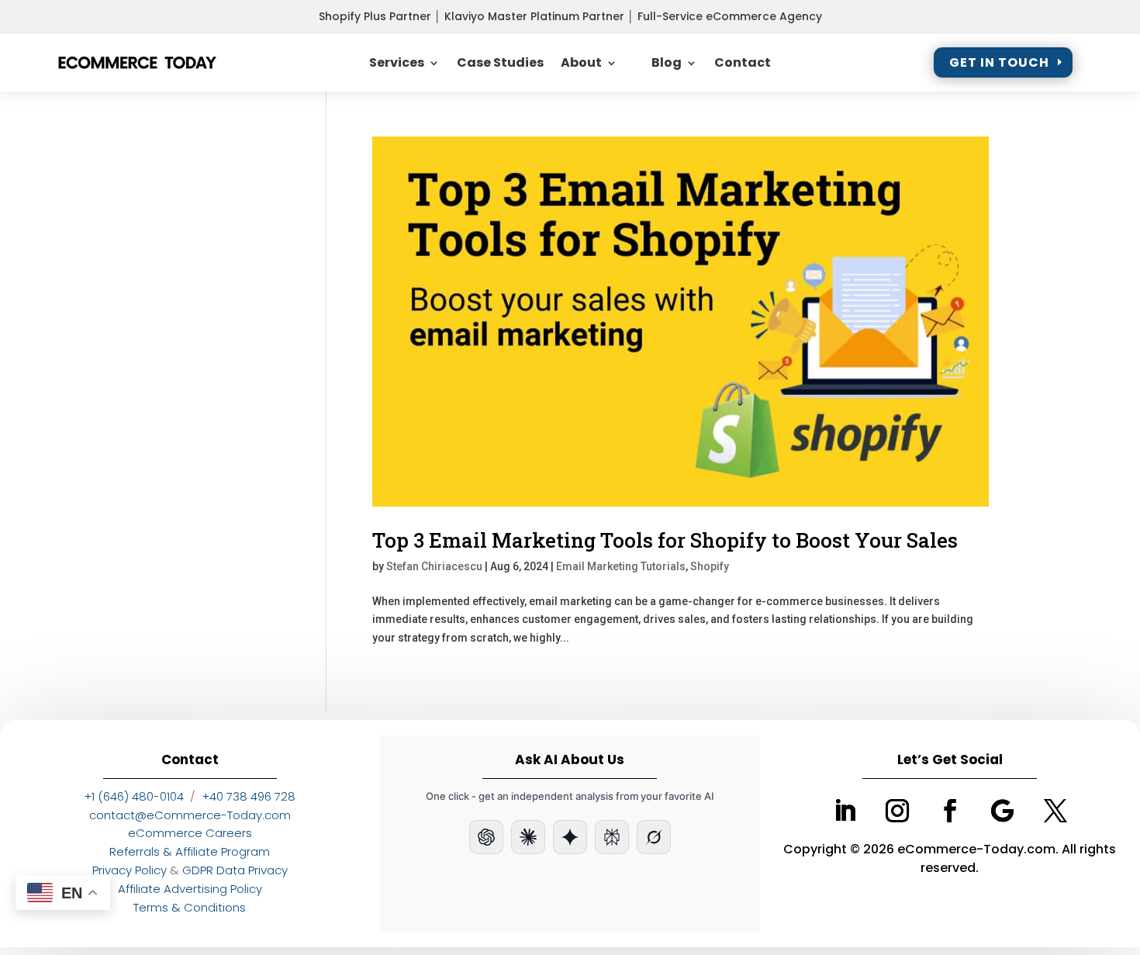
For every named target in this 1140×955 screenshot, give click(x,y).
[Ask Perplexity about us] (612, 837)
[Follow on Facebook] (950, 810)
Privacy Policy (129, 870)
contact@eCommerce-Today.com (190, 815)
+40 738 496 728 (248, 796)
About (581, 62)
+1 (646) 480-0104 (134, 796)
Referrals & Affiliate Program (189, 851)
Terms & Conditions (189, 907)
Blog (666, 62)
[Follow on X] (1055, 810)
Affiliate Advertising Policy (190, 889)
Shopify (709, 566)
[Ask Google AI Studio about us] (570, 837)
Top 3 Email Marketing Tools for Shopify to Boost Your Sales (665, 540)
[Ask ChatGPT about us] (486, 837)
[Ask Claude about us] (528, 837)
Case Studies (500, 62)
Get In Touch (999, 62)
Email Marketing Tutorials (621, 566)
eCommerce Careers (190, 833)
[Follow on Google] (1002, 810)
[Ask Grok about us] (654, 837)
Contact (742, 62)
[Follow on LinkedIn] (844, 810)
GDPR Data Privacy (235, 870)
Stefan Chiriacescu (434, 566)
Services (396, 62)
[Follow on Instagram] (897, 810)
